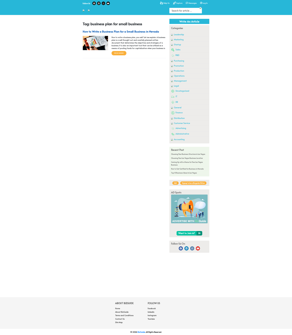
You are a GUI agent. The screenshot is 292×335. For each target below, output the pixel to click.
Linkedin (151, 312)
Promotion (178, 65)
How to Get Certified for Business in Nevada (187, 169)
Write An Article (189, 21)
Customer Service (181, 123)
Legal (176, 85)
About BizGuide (121, 312)
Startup (177, 44)
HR (176, 102)
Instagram (152, 315)
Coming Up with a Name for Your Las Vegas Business (187, 163)
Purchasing (178, 60)
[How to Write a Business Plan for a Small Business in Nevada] (95, 42)
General (177, 107)
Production (178, 70)
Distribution (179, 118)
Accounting (179, 139)
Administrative (182, 133)
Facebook (152, 308)
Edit (175, 183)
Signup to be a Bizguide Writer (193, 183)
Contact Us (120, 319)
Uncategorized (182, 90)
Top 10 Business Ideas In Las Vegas (184, 173)
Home (117, 308)
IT (176, 96)
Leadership (178, 34)
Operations (179, 75)
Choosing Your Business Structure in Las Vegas (188, 154)
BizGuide (141, 332)
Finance (179, 112)
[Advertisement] (146, 279)
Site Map (119, 322)
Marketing (178, 39)
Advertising (180, 128)
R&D (177, 55)
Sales (177, 49)
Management (180, 80)
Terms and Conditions (124, 315)
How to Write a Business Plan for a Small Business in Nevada (121, 31)
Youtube (151, 319)
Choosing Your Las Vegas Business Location (187, 158)
